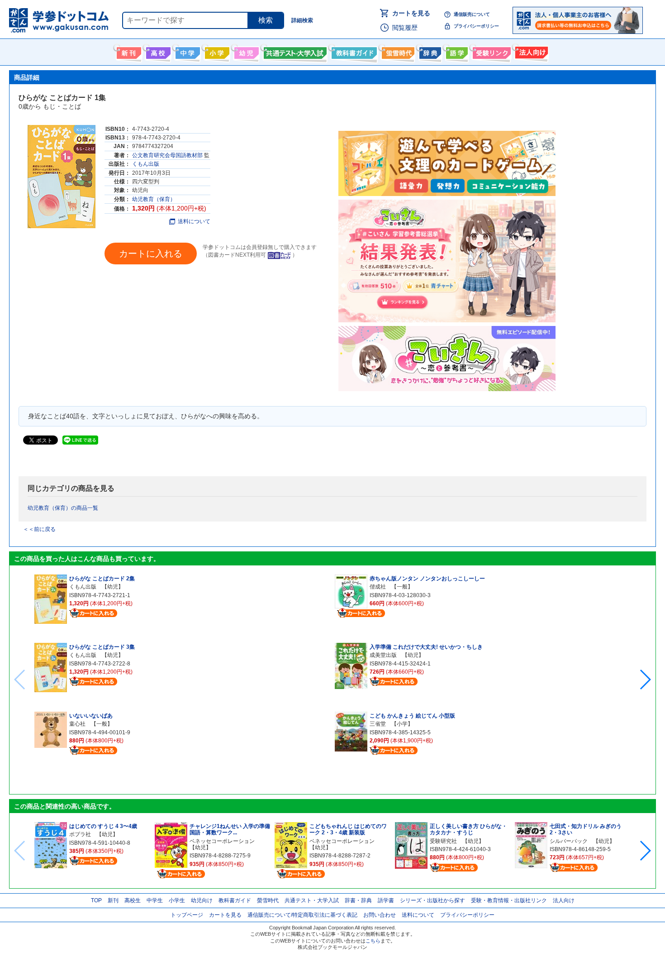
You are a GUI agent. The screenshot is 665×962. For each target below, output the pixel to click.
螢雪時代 (397, 51)
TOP (96, 900)
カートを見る (411, 13)
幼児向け (245, 51)
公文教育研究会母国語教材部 (167, 155)
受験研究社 (443, 841)
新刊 (113, 900)
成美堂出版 (383, 655)
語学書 (455, 51)
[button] (645, 679)
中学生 (155, 900)
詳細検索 (302, 20)
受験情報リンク (490, 51)
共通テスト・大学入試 (294, 51)
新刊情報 (127, 51)
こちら (373, 940)
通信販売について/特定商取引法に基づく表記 (302, 915)
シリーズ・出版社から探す (432, 900)
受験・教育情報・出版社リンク (509, 900)
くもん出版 (145, 164)
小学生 (177, 900)
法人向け (530, 51)
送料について (194, 221)
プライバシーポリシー (476, 26)
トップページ (187, 915)
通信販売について (472, 14)
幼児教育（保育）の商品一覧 (63, 508)
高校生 (132, 900)
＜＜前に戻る (39, 529)
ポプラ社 (80, 834)
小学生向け (216, 51)
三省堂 (378, 724)
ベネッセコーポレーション (222, 841)
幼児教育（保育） (154, 199)
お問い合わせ (379, 915)
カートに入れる (150, 253)
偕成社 (378, 587)
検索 (265, 20)
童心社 (77, 724)
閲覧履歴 (405, 27)
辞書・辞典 (358, 900)
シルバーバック (569, 841)
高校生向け (157, 51)
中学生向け (186, 51)
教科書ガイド (353, 51)
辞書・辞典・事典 (429, 51)
